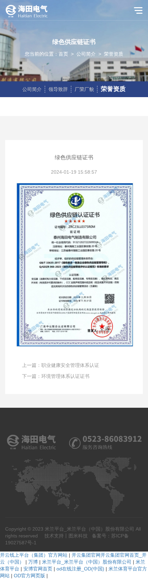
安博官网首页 (37, 568)
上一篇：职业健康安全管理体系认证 (60, 365)
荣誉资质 (113, 54)
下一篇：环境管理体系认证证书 (55, 376)
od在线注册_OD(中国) (80, 568)
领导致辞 (58, 89)
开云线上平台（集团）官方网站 (33, 555)
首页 (63, 54)
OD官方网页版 (29, 575)
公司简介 (86, 54)
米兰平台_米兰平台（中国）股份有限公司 (86, 562)
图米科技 (78, 536)
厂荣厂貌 (84, 89)
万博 (33, 562)
